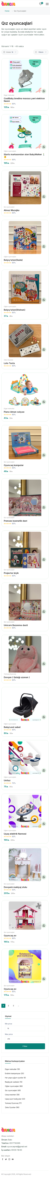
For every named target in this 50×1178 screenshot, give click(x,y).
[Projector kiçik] (25, 554)
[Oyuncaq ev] (25, 915)
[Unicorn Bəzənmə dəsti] (25, 606)
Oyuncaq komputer (14, 465)
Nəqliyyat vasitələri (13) (13, 1082)
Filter (25, 1046)
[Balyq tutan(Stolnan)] (25, 287)
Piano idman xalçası (14, 412)
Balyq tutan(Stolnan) (14, 310)
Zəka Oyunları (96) (12, 1107)
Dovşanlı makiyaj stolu (15, 887)
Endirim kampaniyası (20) (14, 1073)
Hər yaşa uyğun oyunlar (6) (15, 1078)
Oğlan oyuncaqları (10, 151)
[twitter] (6, 1160)
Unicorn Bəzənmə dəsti (16, 625)
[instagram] (9, 1160)
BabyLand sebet (12, 727)
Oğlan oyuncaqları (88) (14, 1086)
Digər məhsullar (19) (12, 1069)
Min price (8, 1024)
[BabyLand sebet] (25, 704)
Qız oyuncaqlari (9, 207)
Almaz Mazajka (11, 210)
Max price (9, 1034)
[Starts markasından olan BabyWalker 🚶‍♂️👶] (25, 131)
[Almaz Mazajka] (25, 187)
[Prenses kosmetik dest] (25, 501)
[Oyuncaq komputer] (25, 442)
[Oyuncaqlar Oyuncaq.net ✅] (8, 4)
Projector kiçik (11, 573)
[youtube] (13, 1160)
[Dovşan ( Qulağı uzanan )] (25, 658)
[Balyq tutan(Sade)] (25, 237)
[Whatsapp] (44, 91)
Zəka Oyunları (8, 360)
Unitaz (7, 780)
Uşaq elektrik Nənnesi (15, 834)
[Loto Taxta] (25, 340)
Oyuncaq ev (10, 935)
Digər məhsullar (9, 95)
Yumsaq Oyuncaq (10, 674)
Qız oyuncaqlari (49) (13, 1090)
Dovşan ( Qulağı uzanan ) (17, 677)
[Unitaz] (25, 757)
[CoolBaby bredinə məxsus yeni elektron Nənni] (25, 76)
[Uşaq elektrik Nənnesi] (25, 811)
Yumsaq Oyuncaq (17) (13, 1103)
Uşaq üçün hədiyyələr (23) (15, 1099)
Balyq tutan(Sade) (13, 260)
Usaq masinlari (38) (12, 1095)
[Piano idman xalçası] (25, 390)
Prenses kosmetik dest (15, 521)
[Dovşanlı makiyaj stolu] (25, 864)
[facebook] (2, 1160)
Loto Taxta (9, 363)
